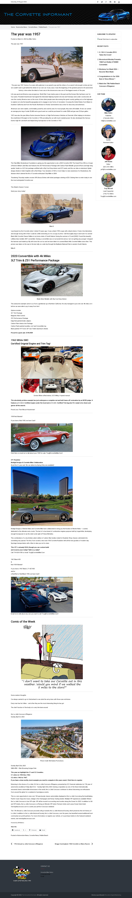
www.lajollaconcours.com (27, 818)
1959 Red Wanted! (16, 416)
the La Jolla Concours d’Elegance (21, 714)
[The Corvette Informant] (66, 14)
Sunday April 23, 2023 (17, 717)
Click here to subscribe (110, 39)
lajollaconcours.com (20, 807)
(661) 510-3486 (108, 167)
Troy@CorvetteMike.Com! (54, 453)
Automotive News (21, 27)
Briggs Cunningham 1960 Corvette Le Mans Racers (72, 844)
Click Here (14, 453)
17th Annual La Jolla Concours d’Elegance (28, 844)
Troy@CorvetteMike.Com (37, 552)
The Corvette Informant (29, 895)
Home (13, 27)
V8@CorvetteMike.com (108, 121)
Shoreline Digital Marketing (113, 895)
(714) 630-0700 (108, 118)
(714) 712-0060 (108, 194)
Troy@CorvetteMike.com (108, 196)
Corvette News (32, 27)
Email (42, 876)
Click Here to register (74, 780)
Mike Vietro (32, 39)
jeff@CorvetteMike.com (108, 169)
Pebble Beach (43, 27)
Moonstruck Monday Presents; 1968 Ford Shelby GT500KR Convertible (110, 62)
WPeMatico (21, 822)
